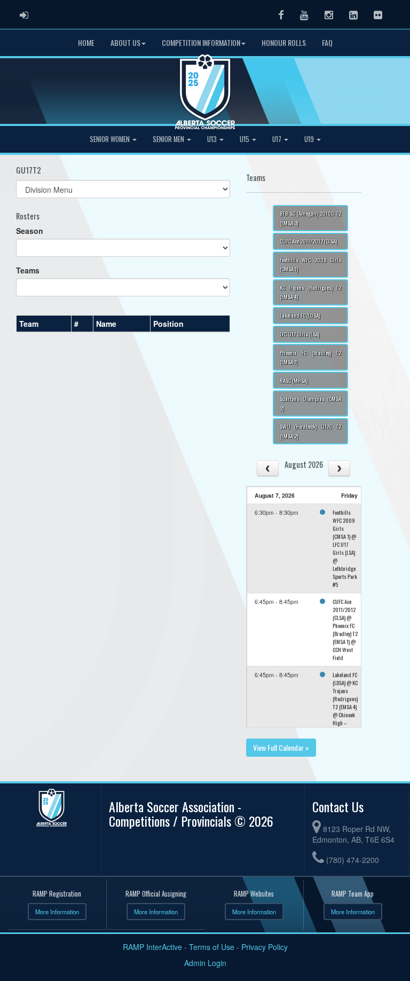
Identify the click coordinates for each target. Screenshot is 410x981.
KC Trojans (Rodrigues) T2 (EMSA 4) (310, 292)
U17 (277, 139)
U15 (245, 139)
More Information (57, 911)
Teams (28, 270)
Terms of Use (211, 946)
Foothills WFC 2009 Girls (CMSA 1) (310, 264)
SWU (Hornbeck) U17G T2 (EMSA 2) (310, 431)
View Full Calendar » (281, 747)
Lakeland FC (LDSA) (300, 315)
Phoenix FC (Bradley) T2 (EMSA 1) (310, 357)
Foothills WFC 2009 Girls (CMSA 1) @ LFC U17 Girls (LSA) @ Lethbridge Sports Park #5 (345, 548)
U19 (310, 139)
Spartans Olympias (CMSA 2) (310, 403)
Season (29, 230)
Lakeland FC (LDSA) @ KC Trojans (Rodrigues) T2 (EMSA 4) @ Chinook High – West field (345, 702)
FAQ (327, 42)
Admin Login (205, 963)
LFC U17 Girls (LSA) (299, 333)
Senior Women (110, 139)
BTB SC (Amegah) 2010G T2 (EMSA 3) (310, 217)
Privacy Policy (264, 946)
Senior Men (169, 139)
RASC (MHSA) (294, 380)
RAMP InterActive (152, 946)
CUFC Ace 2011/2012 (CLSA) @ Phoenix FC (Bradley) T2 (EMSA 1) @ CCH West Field (345, 629)
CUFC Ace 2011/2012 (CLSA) (308, 241)
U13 (212, 139)
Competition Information (201, 42)
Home (86, 42)
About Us (125, 42)
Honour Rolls (284, 42)
